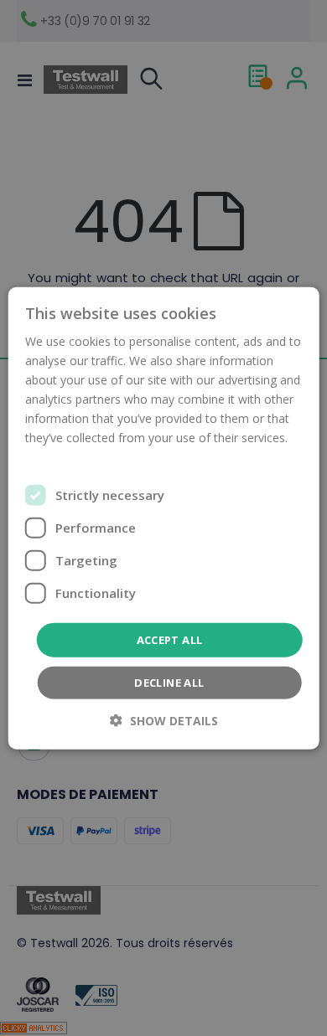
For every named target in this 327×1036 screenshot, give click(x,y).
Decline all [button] (169, 682)
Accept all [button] (170, 639)
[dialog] (163, 518)
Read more (55, 457)
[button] (164, 721)
